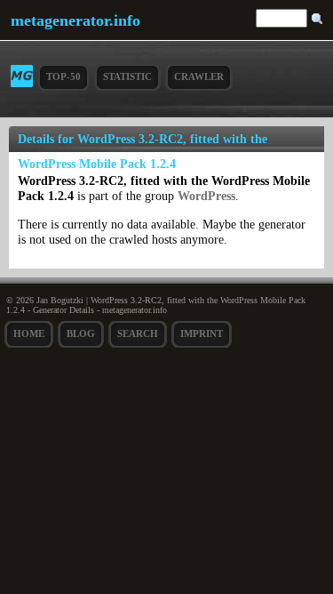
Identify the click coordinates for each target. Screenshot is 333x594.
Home (28, 333)
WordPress (206, 196)
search (137, 333)
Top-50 (63, 76)
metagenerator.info (75, 20)
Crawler (199, 76)
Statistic (127, 76)
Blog (81, 333)
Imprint (201, 333)
